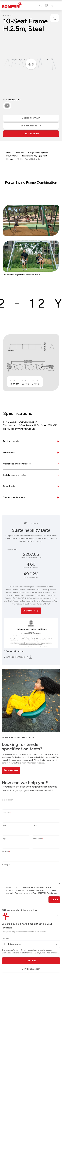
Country (5, 938)
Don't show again (31, 969)
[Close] (56, 914)
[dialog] (31, 583)
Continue (31, 960)
